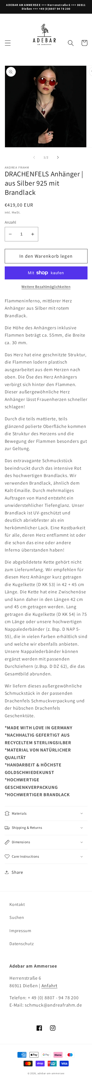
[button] (7, 43)
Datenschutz (21, 943)
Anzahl (10, 222)
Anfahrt (49, 985)
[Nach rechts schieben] (58, 157)
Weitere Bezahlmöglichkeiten (46, 286)
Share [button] (17, 872)
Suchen (16, 917)
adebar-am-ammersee (51, 1073)
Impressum (20, 930)
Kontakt (17, 904)
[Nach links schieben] (34, 157)
